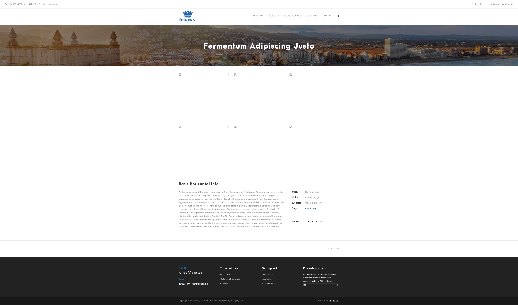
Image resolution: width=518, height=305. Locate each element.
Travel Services (292, 15)
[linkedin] (476, 4)
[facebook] (472, 4)
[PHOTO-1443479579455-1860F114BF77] (314, 148)
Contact (328, 15)
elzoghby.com (237, 300)
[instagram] (480, 4)
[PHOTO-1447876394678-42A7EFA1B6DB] (204, 148)
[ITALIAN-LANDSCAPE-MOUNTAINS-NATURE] (204, 96)
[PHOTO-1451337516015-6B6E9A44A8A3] (259, 96)
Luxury (313, 208)
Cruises (224, 283)
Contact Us (267, 274)
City (307, 208)
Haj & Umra (225, 274)
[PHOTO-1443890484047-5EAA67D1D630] (259, 148)
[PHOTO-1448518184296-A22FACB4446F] (314, 96)
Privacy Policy (268, 283)
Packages (273, 15)
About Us (258, 15)
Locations (312, 15)
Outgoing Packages (230, 278)
